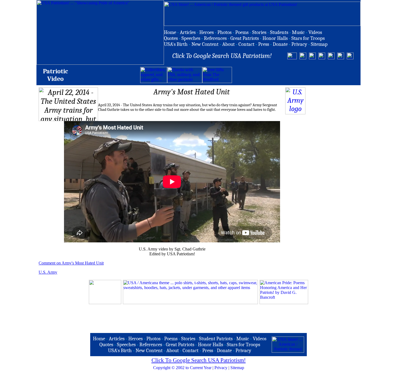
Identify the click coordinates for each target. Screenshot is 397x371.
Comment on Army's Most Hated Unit (71, 263)
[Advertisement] (295, 75)
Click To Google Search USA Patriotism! (199, 360)
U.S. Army (48, 272)
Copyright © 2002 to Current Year (182, 367)
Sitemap (237, 367)
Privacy (220, 367)
